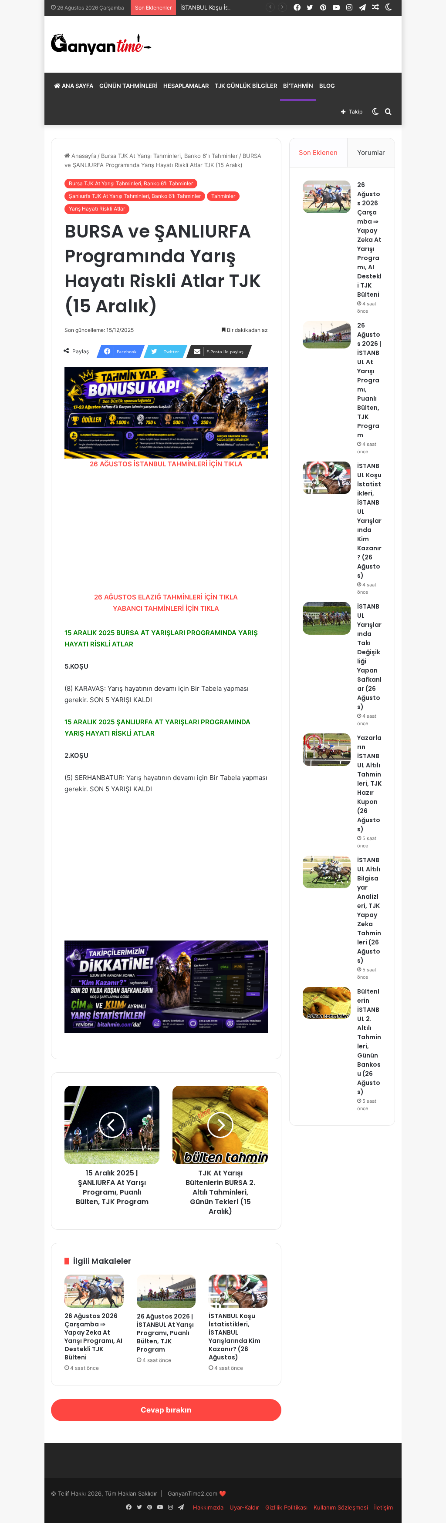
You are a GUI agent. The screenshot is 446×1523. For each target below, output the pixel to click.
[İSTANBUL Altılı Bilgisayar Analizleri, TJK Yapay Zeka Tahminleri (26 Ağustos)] (327, 872)
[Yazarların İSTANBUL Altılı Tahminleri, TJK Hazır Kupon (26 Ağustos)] (327, 749)
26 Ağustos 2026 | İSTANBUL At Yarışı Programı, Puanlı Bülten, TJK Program (165, 1333)
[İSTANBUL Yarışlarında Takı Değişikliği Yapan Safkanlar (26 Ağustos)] (327, 618)
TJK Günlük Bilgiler (246, 85)
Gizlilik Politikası (286, 1507)
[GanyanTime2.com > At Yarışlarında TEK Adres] (101, 44)
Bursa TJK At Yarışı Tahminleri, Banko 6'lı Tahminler (169, 155)
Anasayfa (83, 155)
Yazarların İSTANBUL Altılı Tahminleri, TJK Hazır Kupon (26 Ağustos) (369, 783)
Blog (327, 85)
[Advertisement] (165, 531)
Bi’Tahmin (298, 85)
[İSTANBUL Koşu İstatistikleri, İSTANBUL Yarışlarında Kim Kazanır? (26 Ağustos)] (238, 1291)
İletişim (383, 1507)
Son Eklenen (318, 152)
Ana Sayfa (77, 85)
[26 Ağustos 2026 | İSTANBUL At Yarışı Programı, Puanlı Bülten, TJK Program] (166, 1291)
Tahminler (223, 196)
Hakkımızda (208, 1507)
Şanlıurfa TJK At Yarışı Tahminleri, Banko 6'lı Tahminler (135, 196)
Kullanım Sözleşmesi (341, 1507)
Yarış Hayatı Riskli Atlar (97, 208)
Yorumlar (371, 152)
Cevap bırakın (166, 1410)
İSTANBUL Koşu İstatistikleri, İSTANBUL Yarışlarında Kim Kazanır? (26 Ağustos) (234, 1337)
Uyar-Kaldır (244, 1507)
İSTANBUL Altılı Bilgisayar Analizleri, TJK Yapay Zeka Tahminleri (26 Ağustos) (369, 910)
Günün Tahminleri (128, 85)
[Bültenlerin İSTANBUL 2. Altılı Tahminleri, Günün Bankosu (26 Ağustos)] (327, 1003)
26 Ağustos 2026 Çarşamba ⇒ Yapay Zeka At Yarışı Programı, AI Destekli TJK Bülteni (93, 1337)
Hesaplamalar (186, 85)
